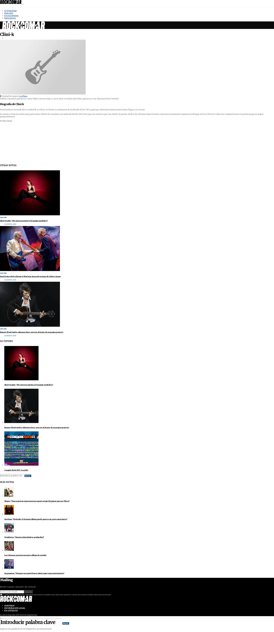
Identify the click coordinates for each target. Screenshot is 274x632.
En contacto (11, 610)
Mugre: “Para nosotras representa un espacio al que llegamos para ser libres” (37, 501)
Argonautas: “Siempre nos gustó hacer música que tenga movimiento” (34, 573)
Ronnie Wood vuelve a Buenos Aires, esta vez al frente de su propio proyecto (31, 332)
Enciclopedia (11, 16)
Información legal (14, 608)
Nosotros (9, 605)
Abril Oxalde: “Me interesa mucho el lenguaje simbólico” (24, 221)
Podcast (8, 13)
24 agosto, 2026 (10, 224)
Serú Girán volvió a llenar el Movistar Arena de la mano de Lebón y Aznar (30, 276)
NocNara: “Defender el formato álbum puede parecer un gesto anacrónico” (35, 519)
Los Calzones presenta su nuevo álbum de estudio (25, 555)
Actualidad (10, 11)
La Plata (23, 96)
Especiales (10, 18)
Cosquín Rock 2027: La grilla (16, 470)
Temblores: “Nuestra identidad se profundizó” (24, 537)
